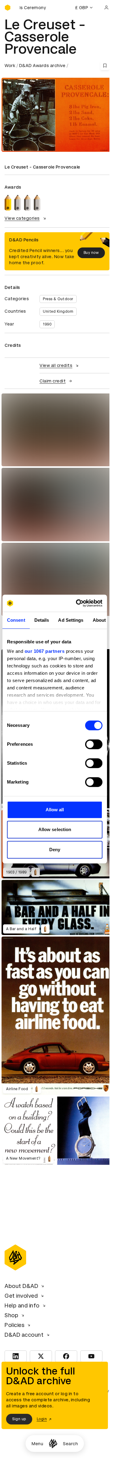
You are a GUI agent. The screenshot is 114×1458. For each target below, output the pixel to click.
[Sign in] (106, 8)
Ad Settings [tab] (70, 620)
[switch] (93, 744)
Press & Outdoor (58, 299)
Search (70, 1443)
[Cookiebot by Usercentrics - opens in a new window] (77, 603)
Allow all (55, 809)
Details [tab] (41, 620)
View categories (22, 218)
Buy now (91, 253)
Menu (37, 1443)
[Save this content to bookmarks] (104, 65)
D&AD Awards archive (42, 65)
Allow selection (54, 829)
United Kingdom (58, 311)
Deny (54, 849)
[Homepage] (53, 1443)
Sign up (19, 1419)
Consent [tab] (16, 620)
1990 (47, 324)
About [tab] (99, 620)
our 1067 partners (45, 651)
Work (10, 65)
